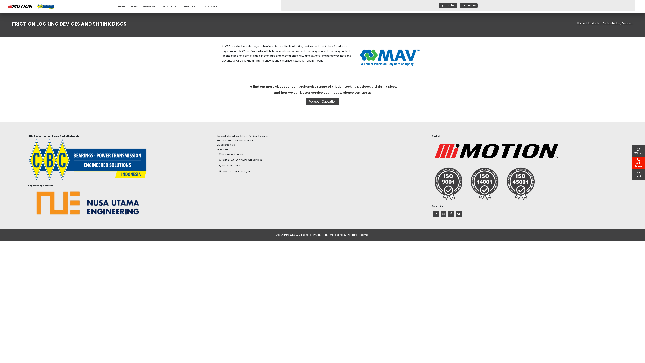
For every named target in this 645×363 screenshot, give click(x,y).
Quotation (448, 5)
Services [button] (189, 6)
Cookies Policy (338, 234)
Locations (209, 6)
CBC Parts (469, 5)
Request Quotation (322, 101)
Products (593, 23)
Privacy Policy (320, 234)
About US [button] (149, 6)
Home (122, 6)
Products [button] (169, 6)
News (134, 6)
